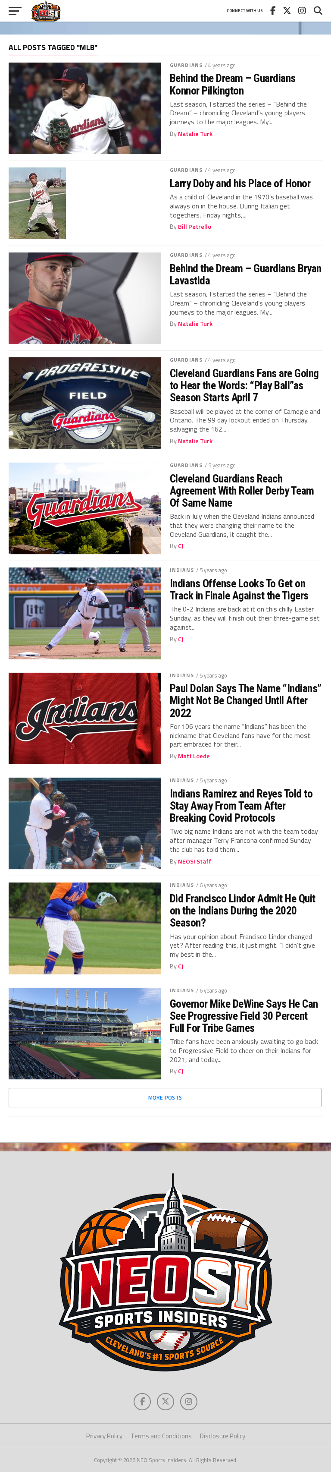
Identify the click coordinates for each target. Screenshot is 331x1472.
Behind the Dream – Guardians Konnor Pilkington (233, 84)
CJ (181, 546)
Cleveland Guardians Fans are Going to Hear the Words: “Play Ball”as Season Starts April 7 (244, 385)
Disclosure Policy (222, 1436)
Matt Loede (194, 756)
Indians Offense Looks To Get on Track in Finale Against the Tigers (239, 589)
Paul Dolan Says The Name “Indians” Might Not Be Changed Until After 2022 (246, 700)
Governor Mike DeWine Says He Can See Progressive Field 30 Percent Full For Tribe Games (244, 1016)
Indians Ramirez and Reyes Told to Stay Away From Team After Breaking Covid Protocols (241, 806)
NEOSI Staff (194, 861)
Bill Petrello (194, 226)
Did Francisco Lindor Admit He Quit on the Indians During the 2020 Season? (242, 910)
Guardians (186, 65)
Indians (182, 570)
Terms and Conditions (161, 1436)
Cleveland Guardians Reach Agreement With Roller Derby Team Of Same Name (242, 491)
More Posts (165, 1097)
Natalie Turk (195, 134)
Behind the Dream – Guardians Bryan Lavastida (246, 274)
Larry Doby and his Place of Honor (240, 183)
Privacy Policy (104, 1436)
